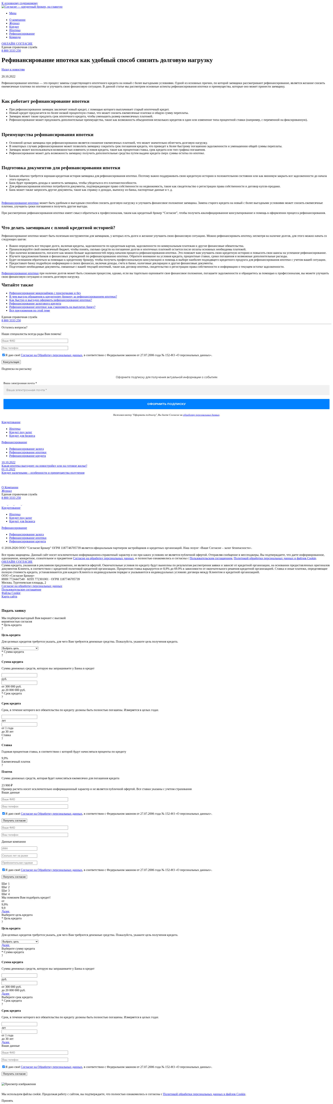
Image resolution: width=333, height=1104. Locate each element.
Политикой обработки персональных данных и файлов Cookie (275, 558)
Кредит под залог (20, 432)
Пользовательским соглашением (211, 558)
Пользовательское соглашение (21, 589)
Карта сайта (9, 596)
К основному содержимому (20, 3)
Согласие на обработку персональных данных (103, 558)
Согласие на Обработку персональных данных (51, 355)
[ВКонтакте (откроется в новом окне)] (5, 504)
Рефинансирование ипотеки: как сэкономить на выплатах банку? (52, 307)
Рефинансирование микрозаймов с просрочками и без (45, 293)
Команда (15, 37)
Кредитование (11, 422)
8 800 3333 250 (11, 50)
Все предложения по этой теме (29, 310)
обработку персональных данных (201, 414)
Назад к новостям (13, 69)
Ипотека (14, 30)
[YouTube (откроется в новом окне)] (18, 504)
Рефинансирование (22, 33)
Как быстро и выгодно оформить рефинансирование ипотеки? (50, 300)
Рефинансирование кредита (27, 455)
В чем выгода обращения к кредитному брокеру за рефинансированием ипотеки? (63, 296)
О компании (17, 19)
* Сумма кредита (13, 651)
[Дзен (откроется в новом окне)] (24, 504)
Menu (12, 13)
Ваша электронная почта (20, 383)
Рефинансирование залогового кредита (35, 303)
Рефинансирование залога (26, 448)
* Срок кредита (12, 693)
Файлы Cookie (11, 593)
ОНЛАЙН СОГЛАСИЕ (17, 43)
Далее (6, 911)
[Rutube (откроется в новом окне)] (11, 504)
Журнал (14, 23)
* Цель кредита (12, 625)
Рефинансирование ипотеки (20, 202)
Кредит (14, 26)
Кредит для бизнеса (22, 435)
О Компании (10, 487)
